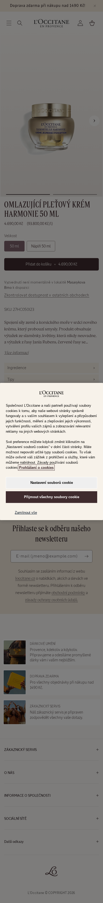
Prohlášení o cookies (36, 468)
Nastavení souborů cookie (51, 483)
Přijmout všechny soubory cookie (51, 497)
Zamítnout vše (26, 513)
